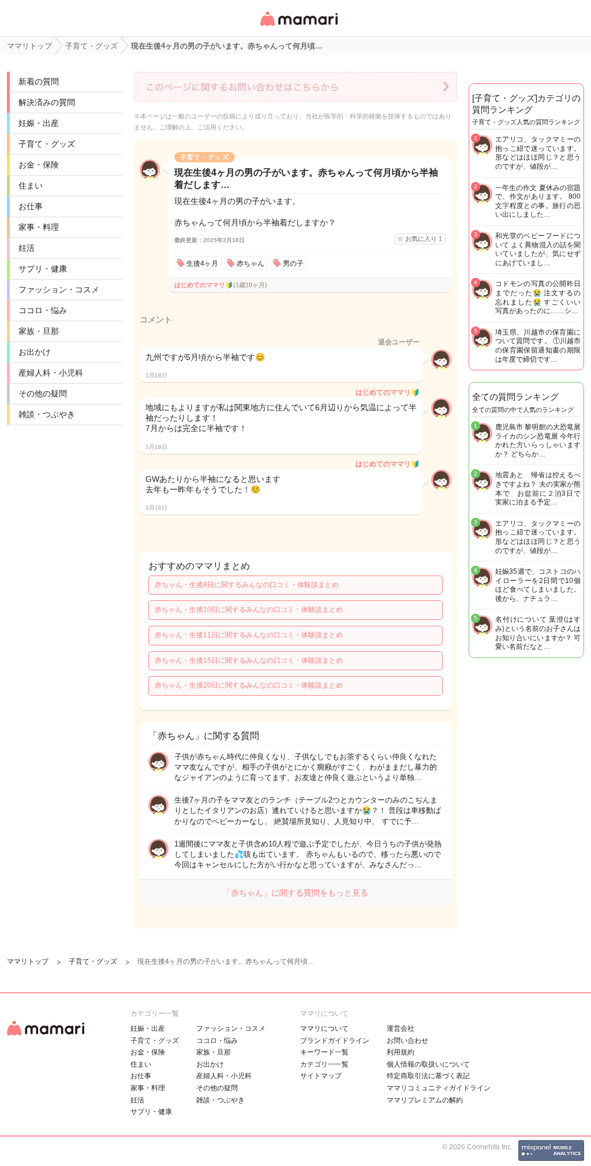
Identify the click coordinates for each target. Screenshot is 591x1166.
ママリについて (324, 1028)
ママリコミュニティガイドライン (439, 1088)
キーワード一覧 (324, 1052)
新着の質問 (38, 81)
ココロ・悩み (42, 310)
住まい (30, 185)
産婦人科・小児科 (50, 372)
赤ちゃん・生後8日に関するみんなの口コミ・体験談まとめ (247, 585)
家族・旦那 (38, 331)
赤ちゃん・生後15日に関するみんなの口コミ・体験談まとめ (249, 660)
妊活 (26, 247)
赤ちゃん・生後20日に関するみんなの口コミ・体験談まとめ (249, 685)
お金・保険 (38, 164)
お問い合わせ (407, 1041)
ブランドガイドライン (334, 1041)
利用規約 (400, 1052)
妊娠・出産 (38, 123)
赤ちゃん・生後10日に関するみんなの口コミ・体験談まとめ (249, 610)
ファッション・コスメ (58, 289)
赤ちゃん (250, 263)
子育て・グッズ (46, 143)
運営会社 (400, 1028)
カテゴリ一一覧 (324, 1064)
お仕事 (30, 206)
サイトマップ (321, 1076)
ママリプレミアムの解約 (425, 1100)
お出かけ (34, 352)
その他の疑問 (42, 393)
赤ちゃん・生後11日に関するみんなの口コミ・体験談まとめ (249, 635)
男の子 (293, 263)
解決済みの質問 (46, 102)
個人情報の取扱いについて (428, 1064)
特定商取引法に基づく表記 (428, 1076)
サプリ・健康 (42, 268)
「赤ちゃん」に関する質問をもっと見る (295, 892)
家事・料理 (38, 227)
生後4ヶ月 (202, 263)
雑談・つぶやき (46, 414)
